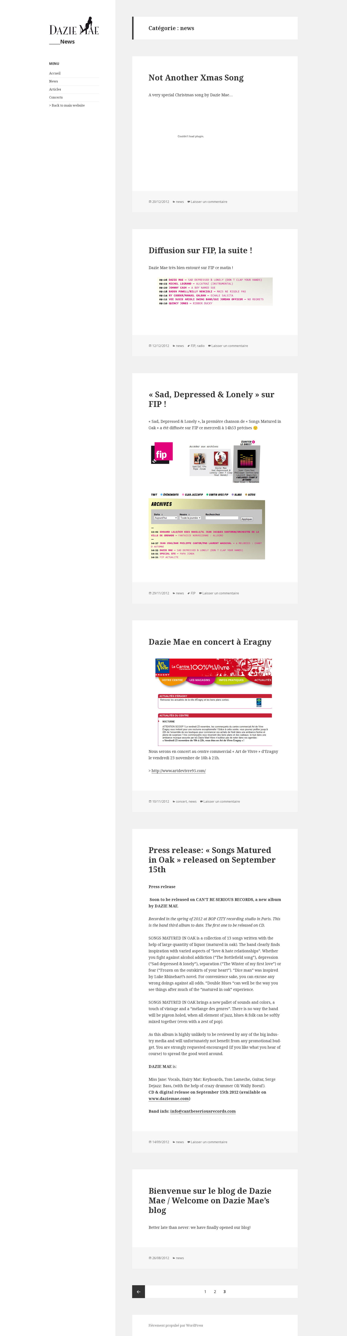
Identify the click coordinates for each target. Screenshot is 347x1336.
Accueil (54, 73)
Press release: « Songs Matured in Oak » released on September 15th (212, 859)
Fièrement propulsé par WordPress (176, 1325)
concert (181, 801)
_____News (62, 41)
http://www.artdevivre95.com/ (179, 770)
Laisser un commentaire (209, 201)
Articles (55, 89)
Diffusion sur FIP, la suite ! (200, 250)
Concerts (56, 97)
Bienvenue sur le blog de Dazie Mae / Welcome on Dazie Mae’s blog (210, 1200)
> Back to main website (67, 105)
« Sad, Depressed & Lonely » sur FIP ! (212, 399)
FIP (193, 346)
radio (201, 346)
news (180, 201)
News (53, 81)
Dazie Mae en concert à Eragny (210, 641)
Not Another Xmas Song (196, 77)
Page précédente (138, 1291)
